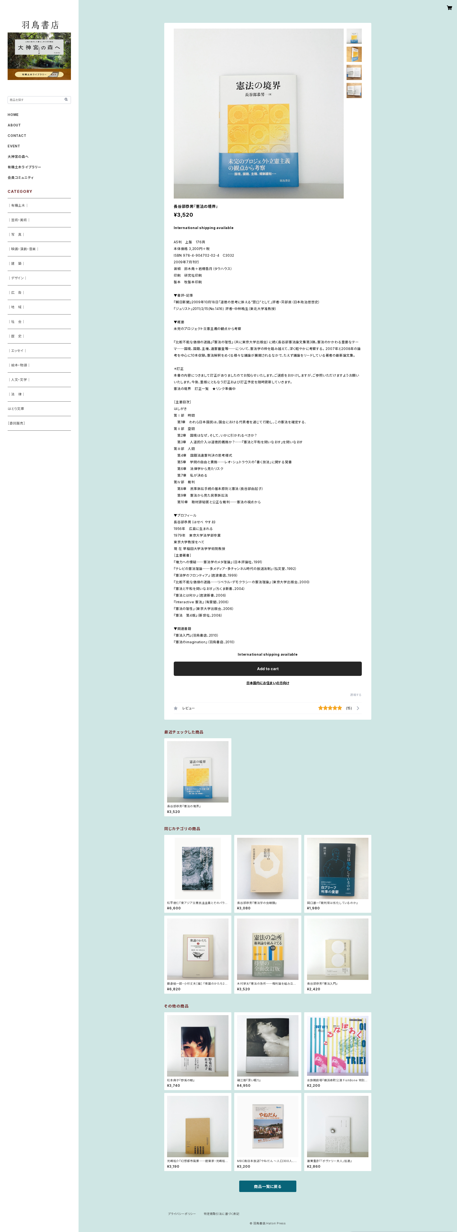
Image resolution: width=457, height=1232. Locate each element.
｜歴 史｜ (16, 336)
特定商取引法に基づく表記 (221, 1214)
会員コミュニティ (21, 177)
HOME (13, 115)
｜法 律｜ (16, 394)
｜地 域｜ (16, 307)
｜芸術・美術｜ (19, 220)
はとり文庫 (16, 409)
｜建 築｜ (16, 263)
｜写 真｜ (16, 234)
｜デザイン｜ (17, 278)
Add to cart (268, 668)
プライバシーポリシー (182, 1214)
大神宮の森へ (18, 157)
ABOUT (14, 125)
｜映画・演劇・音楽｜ (24, 249)
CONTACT (17, 136)
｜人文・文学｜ (19, 380)
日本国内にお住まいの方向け (267, 683)
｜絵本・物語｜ (19, 365)
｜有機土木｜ (18, 205)
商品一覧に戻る (268, 1186)
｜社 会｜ (16, 321)
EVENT (14, 146)
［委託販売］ (16, 423)
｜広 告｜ (16, 292)
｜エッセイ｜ (17, 351)
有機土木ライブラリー (24, 167)
